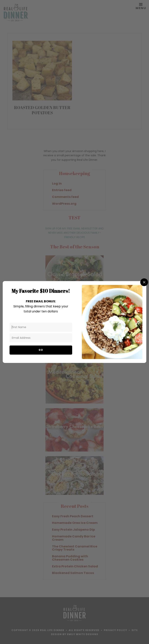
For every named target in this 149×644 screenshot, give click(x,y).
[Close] (144, 282)
